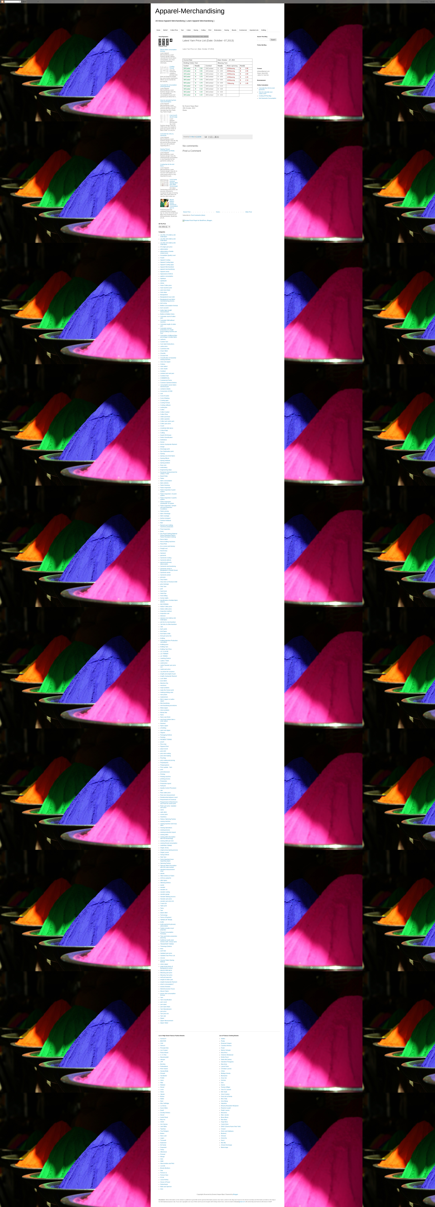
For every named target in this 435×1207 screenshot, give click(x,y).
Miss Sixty (224, 1099)
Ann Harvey (164, 1124)
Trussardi (163, 1140)
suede (162, 885)
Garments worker (165, 575)
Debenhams (164, 1184)
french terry (163, 551)
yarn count (163, 1002)
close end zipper (165, 362)
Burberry (223, 1133)
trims (161, 948)
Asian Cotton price (166, 285)
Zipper (162, 1018)
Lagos (162, 1138)
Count (162, 426)
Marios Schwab (226, 1050)
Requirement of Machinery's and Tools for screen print (169, 802)
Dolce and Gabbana (227, 1131)
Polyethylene (164, 762)
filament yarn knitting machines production (166, 526)
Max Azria (224, 1064)
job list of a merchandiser (168, 622)
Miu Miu (223, 1143)
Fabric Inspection (165, 487)
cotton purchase (165, 416)
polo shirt (163, 751)
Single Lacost (164, 852)
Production (163, 781)
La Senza (163, 1106)
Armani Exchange (226, 1145)
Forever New (164, 1175)
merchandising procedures (168, 705)
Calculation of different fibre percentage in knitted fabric (168, 336)
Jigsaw (162, 1094)
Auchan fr (163, 1038)
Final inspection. (165, 529)
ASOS (162, 1122)
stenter (162, 873)
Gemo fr (162, 1045)
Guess (223, 1085)
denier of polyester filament (168, 444)
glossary (163, 577)
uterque (162, 1059)
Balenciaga (224, 1147)
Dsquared (163, 1147)
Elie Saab (224, 1092)
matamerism (164, 697)
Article (162, 283)
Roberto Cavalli (226, 1108)
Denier (162, 442)
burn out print (164, 308)
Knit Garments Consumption (267, 98)
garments (163, 555)
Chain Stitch (164, 351)
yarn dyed (163, 1004)
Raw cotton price (165, 792)
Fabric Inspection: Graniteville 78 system (167, 502)
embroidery (163, 467)
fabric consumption (166, 481)
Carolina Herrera (226, 1045)
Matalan (162, 1085)
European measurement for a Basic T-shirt (168, 473)
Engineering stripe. (166, 470)
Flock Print (163, 544)
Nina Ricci (224, 1052)
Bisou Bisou (224, 1117)
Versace (223, 1136)
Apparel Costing (165, 260)
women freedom (165, 986)
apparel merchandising (167, 269)
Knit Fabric (163, 631)
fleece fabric (164, 539)
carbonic (163, 339)
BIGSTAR (163, 1041)
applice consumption (166, 276)
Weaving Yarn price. (166, 975)
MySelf (165, 30)
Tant (161, 910)
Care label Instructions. (167, 344)
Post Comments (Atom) (198, 215)
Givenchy (224, 1138)
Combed (163, 371)
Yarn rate (163, 1016)
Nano (162, 715)
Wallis (162, 1099)
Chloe (223, 1071)
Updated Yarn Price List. (167, 955)
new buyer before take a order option (167, 720)
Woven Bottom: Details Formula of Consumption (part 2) (174, 204)
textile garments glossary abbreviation (168, 925)
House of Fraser (165, 1182)
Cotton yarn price (165, 423)
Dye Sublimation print (167, 451)
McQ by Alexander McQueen (230, 1106)
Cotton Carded (164, 412)
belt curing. (163, 303)
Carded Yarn (164, 342)
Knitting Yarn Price (166, 649)
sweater (162, 887)
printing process (165, 779)
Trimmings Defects (166, 946)
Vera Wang (224, 1101)
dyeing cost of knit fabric (167, 456)
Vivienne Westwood (227, 1055)
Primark (162, 1073)
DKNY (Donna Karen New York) (231, 1126)
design (162, 447)
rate (161, 790)
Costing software (165, 405)
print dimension (165, 772)
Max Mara (224, 1119)
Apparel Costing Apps (167, 262)
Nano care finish (165, 717)
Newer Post (186, 212)
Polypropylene (164, 765)
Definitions (163, 440)
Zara (161, 1159)
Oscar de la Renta (226, 1096)
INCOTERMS (164, 604)
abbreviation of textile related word (166, 252)
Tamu (162, 908)
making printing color (166, 692)
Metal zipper (164, 708)
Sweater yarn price (166, 899)
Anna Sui (224, 1078)
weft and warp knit (165, 977)
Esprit (162, 1110)
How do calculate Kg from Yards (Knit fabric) (168, 101)
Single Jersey (164, 848)
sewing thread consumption (168, 843)
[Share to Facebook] (216, 137)
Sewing (226, 30)
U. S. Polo (163, 1055)
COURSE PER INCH (166, 428)
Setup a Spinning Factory (168, 819)
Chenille (163, 353)
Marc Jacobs (225, 1115)
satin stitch (163, 812)
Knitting (263, 30)
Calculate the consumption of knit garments (168, 85)
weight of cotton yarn (166, 979)
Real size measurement (167, 795)
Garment (163, 553)
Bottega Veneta (225, 1073)
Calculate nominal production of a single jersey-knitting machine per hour (168, 330)
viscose (162, 958)
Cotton (189, 30)
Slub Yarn (163, 857)
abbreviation (164, 249)
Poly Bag (163, 758)
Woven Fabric (164, 991)
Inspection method (166, 611)
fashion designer (165, 518)
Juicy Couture (225, 1094)
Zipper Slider (164, 1023)
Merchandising (164, 703)
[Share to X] (213, 137)
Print (209, 30)
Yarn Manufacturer (166, 1009)
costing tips (163, 407)
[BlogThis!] (211, 137)
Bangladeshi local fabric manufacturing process (167, 300)
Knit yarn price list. (166, 636)
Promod (162, 1154)
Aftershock (163, 1152)
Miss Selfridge (164, 1103)
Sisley (162, 1149)
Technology (163, 915)
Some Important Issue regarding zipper (167, 860)
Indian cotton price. (166, 609)
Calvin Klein (224, 1124)
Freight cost (163, 548)
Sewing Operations (166, 828)
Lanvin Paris (225, 1066)
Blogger (235, 1194)
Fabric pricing (164, 511)
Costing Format (172, 67)
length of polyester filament (168, 676)
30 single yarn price (166, 247)
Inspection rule (164, 613)
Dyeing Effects (164, 458)
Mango (162, 1156)
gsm (161, 589)
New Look (163, 1136)
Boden (162, 1133)
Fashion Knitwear (165, 520)
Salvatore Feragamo (227, 1062)
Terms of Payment (165, 917)
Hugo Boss (224, 1122)
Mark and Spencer (166, 1186)
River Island (164, 1069)
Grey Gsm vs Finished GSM (168, 582)
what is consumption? (167, 984)
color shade (164, 369)
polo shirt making (165, 756)
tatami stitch (164, 913)
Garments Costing (165, 558)
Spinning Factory (165, 863)
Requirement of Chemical (168, 799)
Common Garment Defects (168, 382)
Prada (223, 1041)
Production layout (165, 783)
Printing (162, 774)
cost (161, 393)
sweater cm (163, 889)
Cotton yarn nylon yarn (167, 421)
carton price (164, 346)
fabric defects (164, 483)
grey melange (164, 584)
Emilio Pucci (225, 1057)
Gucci (223, 1140)
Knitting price (164, 644)
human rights (164, 598)
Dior (222, 1082)
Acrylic (162, 258)
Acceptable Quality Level (168, 255)
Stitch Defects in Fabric (167, 876)
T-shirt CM (163, 903)
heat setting (163, 595)
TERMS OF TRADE (166, 920)
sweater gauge (164, 894)
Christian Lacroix (226, 1069)
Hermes (223, 1080)
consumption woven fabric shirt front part (168, 385)
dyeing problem (165, 463)
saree (162, 810)
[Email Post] (205, 136)
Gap (161, 1170)
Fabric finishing (165, 485)
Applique (163, 278)
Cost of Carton (164, 396)
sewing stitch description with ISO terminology (167, 837)
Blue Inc (162, 1119)
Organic (162, 732)
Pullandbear (164, 1066)
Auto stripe (163, 292)
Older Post (248, 212)
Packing (162, 737)
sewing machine (165, 821)
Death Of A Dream (165, 435)
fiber (161, 523)
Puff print (163, 786)
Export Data (164, 476)
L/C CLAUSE (164, 651)
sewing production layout (168, 832)
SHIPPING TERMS (166, 845)
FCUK (162, 1177)
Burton (162, 1096)
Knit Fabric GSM (165, 633)
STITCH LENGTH (165, 878)
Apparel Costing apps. (167, 264)
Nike (161, 1082)
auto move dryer (165, 290)
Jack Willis (163, 1126)
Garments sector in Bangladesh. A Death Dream (169, 569)
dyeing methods (165, 460)
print (161, 769)
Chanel (223, 1129)
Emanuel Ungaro (226, 1043)
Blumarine (224, 1076)
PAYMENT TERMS (166, 739)
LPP (161, 1062)
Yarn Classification (166, 1000)
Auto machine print (166, 288)
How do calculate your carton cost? (266, 92)
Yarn (182, 30)
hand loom (163, 591)
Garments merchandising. (168, 566)
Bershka (162, 1064)
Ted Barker (163, 1076)
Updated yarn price (166, 953)
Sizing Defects (164, 854)
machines (163, 685)
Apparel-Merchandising (190, 11)
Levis (162, 1089)
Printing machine (165, 776)
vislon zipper (164, 964)
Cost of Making (164, 398)
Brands (234, 30)
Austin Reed (164, 1117)
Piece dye (163, 744)
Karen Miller (164, 1108)
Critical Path (164, 430)
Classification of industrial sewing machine (168, 358)
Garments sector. (165, 572)
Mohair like (163, 712)
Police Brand (164, 1052)
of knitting (163, 728)
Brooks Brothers (165, 1168)
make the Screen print (167, 690)
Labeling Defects (165, 658)
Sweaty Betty (164, 1071)
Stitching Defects (165, 882)
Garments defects (165, 560)
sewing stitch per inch (167, 841)
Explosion (163, 1143)
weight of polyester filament (168, 982)
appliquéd (163, 281)
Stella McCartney (226, 1059)
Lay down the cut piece (167, 671)
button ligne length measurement (166, 311)
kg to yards (163, 629)
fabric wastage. (165, 516)
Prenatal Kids (164, 1048)
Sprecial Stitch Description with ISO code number (168, 866)
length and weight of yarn (168, 674)
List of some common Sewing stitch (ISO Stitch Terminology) (174, 183)
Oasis (162, 1092)
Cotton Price (174, 30)
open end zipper (165, 730)
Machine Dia (164, 683)
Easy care (163, 465)
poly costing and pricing (167, 760)
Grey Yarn (163, 586)
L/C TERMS (164, 656)
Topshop (163, 1129)
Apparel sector (164, 271)
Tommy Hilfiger (225, 1087)
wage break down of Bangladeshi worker (166, 967)
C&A (161, 1043)
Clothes (162, 364)
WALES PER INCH (166, 970)
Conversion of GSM (166, 391)
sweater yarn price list (167, 901)
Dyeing (196, 30)
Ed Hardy (163, 1145)
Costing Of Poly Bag (265, 96)
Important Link (254, 30)
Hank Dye (163, 593)
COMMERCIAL (165, 378)
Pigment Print (164, 746)
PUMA (162, 1078)
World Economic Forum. (167, 989)
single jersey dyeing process (169, 850)
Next (161, 1101)
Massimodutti (164, 1057)
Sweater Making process (167, 896)
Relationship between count (169, 797)
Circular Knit (164, 355)
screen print (164, 814)
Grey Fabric (163, 579)
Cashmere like (164, 348)
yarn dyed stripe (165, 1006)
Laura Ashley (164, 1179)
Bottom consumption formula (169, 305)
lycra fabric (163, 681)
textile (162, 922)
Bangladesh (164, 295)
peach (162, 742)
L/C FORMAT (164, 654)
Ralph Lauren (225, 1110)
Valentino (224, 1103)
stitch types (163, 880)
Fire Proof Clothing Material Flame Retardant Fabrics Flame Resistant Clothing (168, 535)
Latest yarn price (165, 669)
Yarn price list (164, 1013)
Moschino (224, 1112)
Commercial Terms (166, 380)
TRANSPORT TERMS (167, 944)
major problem (164, 688)
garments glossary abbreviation (166, 563)
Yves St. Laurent (226, 1089)
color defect (163, 366)
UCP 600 (163, 951)
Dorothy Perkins (165, 1112)
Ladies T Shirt (164, 661)
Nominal (163, 723)
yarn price (163, 1011)
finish (162, 531)
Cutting (203, 30)
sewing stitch (164, 834)
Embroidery (217, 30)
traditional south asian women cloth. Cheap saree (168, 940)
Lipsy (162, 1080)
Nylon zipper (164, 725)
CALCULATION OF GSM (173, 116)
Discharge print (165, 449)
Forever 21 (163, 1173)
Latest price (163, 663)
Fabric (162, 478)
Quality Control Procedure (168, 788)
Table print (163, 906)
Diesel (162, 1087)
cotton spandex (165, 419)
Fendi (223, 1048)
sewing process (165, 830)
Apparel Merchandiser (167, 267)
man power (163, 694)
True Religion (164, 1131)
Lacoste (162, 1166)
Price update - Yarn (166, 767)
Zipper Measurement (166, 1020)
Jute (161, 627)
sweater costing (165, 892)
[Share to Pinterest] (218, 137)
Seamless (163, 817)
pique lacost (164, 749)
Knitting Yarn (164, 647)
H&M (161, 1161)
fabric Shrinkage (165, 513)
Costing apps (164, 400)
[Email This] (209, 137)
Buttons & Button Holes (167, 314)
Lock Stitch (163, 678)
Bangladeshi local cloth (167, 297)
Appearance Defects (166, 274)
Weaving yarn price (166, 972)
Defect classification (166, 437)
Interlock (163, 616)
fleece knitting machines (167, 541)
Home (158, 30)
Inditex (223, 1038)
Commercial (243, 30)
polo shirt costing (165, 753)
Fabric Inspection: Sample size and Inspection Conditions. (168, 507)
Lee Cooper (164, 1050)
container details (165, 389)
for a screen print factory (167, 546)
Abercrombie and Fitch (167, 1163)
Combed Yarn (164, 376)
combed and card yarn (167, 373)
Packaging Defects (166, 735)
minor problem (164, 710)
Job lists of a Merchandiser (168, 624)
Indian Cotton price (166, 606)
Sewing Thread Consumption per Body (167, 150)
